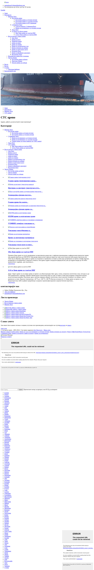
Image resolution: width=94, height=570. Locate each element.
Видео (6, 66)
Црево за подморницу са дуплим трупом (28, 28)
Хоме (6, 13)
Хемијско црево (17, 41)
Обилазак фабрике (14, 69)
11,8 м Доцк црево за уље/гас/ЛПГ (26, 34)
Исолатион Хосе (17, 54)
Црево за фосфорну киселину (21, 53)
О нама (6, 67)
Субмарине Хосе (17, 25)
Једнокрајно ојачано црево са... (20, 209)
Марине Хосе (12, 16)
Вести (6, 64)
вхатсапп (62, 325)
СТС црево (7, 113)
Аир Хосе (15, 38)
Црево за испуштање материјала (21, 238)
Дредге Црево (12, 58)
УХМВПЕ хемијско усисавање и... (21, 223)
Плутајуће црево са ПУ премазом (25, 23)
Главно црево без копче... (18, 202)
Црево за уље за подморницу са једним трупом (34, 332)
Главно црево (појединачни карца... (22, 181)
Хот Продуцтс (38, 330)
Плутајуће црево (17, 18)
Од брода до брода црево (19, 31)
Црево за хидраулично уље (20, 46)
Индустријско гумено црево (17, 36)
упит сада (4, 328)
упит (9, 263)
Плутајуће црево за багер (19, 59)
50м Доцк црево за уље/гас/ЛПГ (25, 33)
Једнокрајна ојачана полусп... (20, 195)
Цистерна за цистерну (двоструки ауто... (24, 188)
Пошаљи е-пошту (6, 336)
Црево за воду (16, 39)
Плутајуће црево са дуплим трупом (26, 21)
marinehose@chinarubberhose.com (14, 5)
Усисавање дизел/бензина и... (19, 230)
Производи (7, 15)
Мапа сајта (47, 330)
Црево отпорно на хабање (20, 48)
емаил (69, 325)
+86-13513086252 (9, 292)
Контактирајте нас (10, 71)
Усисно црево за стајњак (19, 62)
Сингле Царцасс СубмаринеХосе (25, 26)
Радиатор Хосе (16, 51)
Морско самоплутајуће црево (10, 332)
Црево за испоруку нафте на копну (23, 333)
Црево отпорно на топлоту (58, 332)
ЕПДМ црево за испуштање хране (21, 216)
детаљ (13, 263)
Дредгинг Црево (17, 61)
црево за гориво (17, 44)
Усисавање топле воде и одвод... (20, 245)
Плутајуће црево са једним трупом (26, 20)
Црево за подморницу (41, 333)
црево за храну (16, 43)
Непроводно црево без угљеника (18, 56)
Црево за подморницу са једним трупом (24, 138)
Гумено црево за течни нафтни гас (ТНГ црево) (26, 141)
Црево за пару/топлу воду (20, 49)
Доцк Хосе (15, 30)
